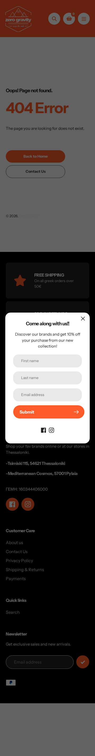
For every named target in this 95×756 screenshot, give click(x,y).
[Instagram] (51, 429)
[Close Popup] (83, 318)
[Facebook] (43, 429)
